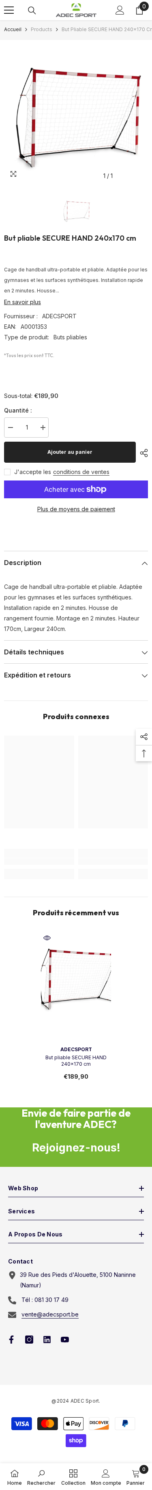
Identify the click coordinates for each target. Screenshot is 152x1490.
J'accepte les (32, 471)
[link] (39, 861)
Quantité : (18, 410)
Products (41, 29)
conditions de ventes (81, 471)
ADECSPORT (59, 316)
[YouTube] (64, 1339)
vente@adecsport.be (50, 1314)
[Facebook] (11, 1339)
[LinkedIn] (47, 1339)
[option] (76, 112)
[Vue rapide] (47, 938)
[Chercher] (32, 10)
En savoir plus (22, 301)
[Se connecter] (120, 10)
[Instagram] (29, 1339)
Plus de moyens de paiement (76, 509)
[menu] (9, 10)
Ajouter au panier (69, 452)
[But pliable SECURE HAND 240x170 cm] (76, 976)
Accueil (12, 29)
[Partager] (142, 453)
